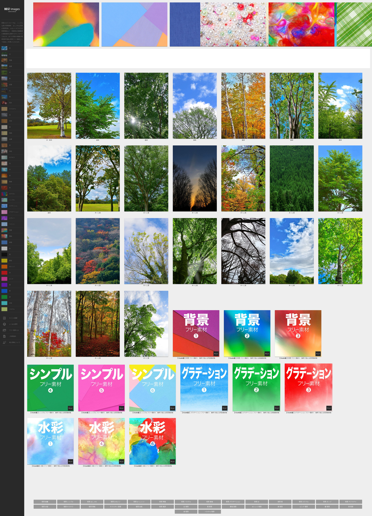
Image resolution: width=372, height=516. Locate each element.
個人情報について (14, 342)
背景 (10, 230)
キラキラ (12, 157)
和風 (10, 60)
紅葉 (10, 84)
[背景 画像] (66, 46)
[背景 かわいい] (233, 46)
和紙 (10, 133)
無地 (10, 242)
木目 (10, 121)
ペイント (12, 224)
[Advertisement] (198, 58)
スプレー (12, 218)
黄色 (10, 260)
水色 (10, 303)
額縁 (10, 181)
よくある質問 (13, 324)
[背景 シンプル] (134, 46)
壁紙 (10, 236)
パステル (12, 309)
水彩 (10, 151)
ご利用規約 (12, 336)
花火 (10, 102)
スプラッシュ (13, 206)
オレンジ (12, 266)
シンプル (12, 200)
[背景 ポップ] (301, 46)
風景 (10, 66)
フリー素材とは (14, 330)
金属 (10, 139)
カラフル (12, 193)
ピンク (11, 279)
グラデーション (14, 212)
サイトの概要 (13, 318)
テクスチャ (12, 109)
